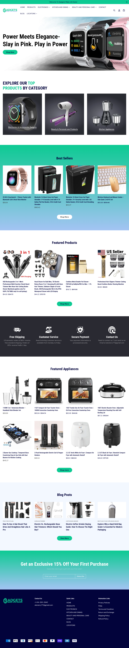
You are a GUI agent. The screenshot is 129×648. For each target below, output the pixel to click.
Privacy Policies (104, 603)
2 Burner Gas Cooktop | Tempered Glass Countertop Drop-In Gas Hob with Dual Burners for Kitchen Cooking (16, 455)
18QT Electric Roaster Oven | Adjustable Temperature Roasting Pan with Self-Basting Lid (111, 410)
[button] (123, 10)
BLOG (22, 14)
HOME (22, 7)
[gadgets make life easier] (10, 10)
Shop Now (10, 52)
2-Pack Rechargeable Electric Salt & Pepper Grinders (48, 454)
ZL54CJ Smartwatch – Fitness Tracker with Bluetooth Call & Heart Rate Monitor (17, 198)
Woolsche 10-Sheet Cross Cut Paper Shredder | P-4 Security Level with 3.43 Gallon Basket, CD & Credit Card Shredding (80, 199)
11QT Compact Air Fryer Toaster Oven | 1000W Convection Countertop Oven (47, 409)
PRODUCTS (31, 7)
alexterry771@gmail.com (44, 605)
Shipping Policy (104, 616)
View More (64, 538)
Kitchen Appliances (106, 129)
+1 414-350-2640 (41, 602)
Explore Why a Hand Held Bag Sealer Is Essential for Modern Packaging (110, 527)
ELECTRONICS (43, 7)
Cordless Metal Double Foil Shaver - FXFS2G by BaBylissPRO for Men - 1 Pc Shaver (78, 284)
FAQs (100, 606)
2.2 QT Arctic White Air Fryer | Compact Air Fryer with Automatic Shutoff (80, 454)
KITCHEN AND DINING (60, 7)
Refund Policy (103, 619)
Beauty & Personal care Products (64, 129)
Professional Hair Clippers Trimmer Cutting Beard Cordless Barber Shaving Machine (112, 283)
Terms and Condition (106, 609)
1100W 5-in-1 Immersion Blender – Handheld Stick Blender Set (14, 409)
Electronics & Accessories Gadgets (22, 127)
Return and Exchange (106, 612)
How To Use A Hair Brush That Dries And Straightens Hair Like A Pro (16, 527)
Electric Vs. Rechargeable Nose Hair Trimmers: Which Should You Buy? (48, 527)
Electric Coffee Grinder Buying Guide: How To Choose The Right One (79, 527)
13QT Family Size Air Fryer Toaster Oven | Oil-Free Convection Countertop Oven (79, 409)
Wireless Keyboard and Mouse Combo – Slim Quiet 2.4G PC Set (111, 198)
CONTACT (102, 7)
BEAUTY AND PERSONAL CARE (83, 7)
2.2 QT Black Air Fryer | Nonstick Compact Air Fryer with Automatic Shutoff (111, 454)
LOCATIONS (31, 14)
